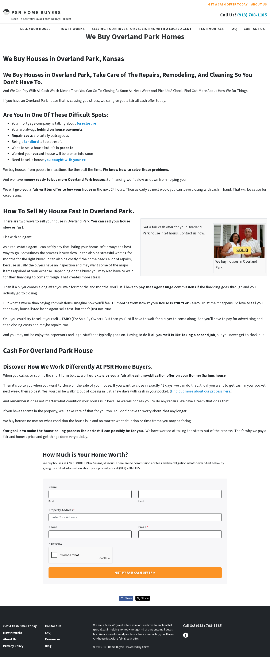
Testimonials (211, 28)
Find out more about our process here (200, 391)
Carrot (145, 647)
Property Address (62, 510)
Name (53, 487)
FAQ (234, 28)
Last (141, 501)
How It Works (72, 28)
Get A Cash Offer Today (227, 4)
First (51, 501)
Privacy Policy (13, 646)
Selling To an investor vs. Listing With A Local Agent (142, 28)
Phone (53, 527)
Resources (52, 639)
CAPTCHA (55, 544)
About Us (259, 4)
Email (143, 527)
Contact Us (254, 28)
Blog (48, 646)
